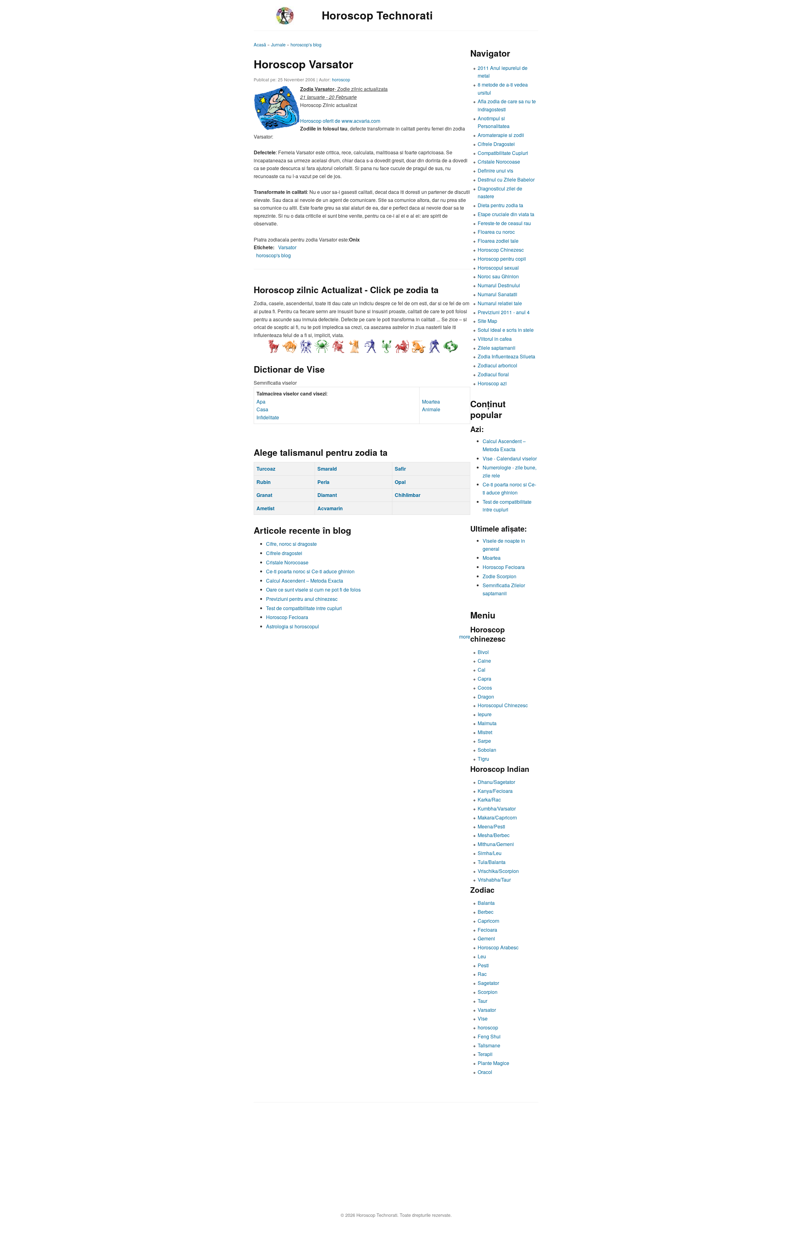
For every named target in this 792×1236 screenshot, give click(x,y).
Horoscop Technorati (377, 15)
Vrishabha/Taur (494, 879)
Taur (482, 1000)
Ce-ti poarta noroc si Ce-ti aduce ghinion (310, 571)
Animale (431, 409)
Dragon (486, 696)
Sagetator (488, 982)
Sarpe (484, 740)
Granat (264, 494)
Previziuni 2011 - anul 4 (504, 312)
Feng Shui (489, 1036)
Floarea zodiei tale (498, 240)
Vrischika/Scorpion (498, 871)
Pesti (483, 965)
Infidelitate (267, 417)
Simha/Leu (489, 853)
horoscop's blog (306, 44)
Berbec (485, 911)
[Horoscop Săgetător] (402, 346)
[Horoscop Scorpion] (386, 346)
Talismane (489, 1045)
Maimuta (487, 723)
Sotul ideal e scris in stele (506, 329)
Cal (481, 669)
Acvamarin (330, 508)
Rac (482, 973)
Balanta (486, 902)
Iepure (485, 714)
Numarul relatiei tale (500, 303)
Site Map (487, 320)
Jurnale (278, 44)
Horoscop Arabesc (498, 947)
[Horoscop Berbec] (273, 346)
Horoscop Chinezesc (501, 249)
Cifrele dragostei (284, 553)
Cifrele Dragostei (496, 144)
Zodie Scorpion (499, 576)
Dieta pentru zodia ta (500, 205)
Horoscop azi (492, 383)
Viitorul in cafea (495, 338)
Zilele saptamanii (496, 347)
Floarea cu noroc (496, 231)
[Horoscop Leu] (337, 346)
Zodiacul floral (493, 374)
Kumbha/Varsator (497, 808)
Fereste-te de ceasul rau (504, 223)
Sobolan (487, 749)
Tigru (483, 758)
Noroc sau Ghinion (498, 276)
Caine (484, 660)
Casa (262, 409)
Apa (260, 401)
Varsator (287, 247)
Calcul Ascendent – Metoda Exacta (304, 580)
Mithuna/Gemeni (496, 844)
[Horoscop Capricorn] (418, 346)
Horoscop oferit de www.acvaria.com (340, 120)
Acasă (260, 44)
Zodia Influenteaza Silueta (506, 356)
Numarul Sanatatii (497, 294)
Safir (400, 468)
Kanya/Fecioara (495, 790)
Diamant (327, 494)
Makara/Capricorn (497, 817)
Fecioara (487, 929)
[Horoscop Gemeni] (305, 346)
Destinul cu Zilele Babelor (506, 179)
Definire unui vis (495, 170)
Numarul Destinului (499, 285)
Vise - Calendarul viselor (510, 458)
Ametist (265, 508)
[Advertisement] (439, 1159)
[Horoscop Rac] (321, 346)
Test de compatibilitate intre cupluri (304, 608)
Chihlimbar (407, 494)
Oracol (485, 1072)
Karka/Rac (489, 799)
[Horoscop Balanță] (370, 346)
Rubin (263, 481)
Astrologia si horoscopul (292, 626)
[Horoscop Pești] (450, 346)
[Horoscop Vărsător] (434, 346)
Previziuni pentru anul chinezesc (302, 598)
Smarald (327, 468)
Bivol (483, 652)
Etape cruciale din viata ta (506, 214)
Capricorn (488, 920)
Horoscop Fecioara (287, 617)
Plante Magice (493, 1063)
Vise (483, 1018)
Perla (323, 481)
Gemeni (486, 938)
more (464, 636)
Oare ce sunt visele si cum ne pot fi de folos (313, 589)
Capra (484, 678)
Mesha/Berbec (494, 835)
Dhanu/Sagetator (496, 781)
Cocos (485, 687)
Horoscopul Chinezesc (503, 705)
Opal (400, 481)
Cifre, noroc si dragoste (291, 543)
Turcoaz (265, 468)
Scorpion (487, 991)
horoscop (341, 79)
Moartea (431, 401)
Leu (482, 956)
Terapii (485, 1054)
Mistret (485, 732)
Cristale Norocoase (287, 562)
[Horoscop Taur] (289, 346)
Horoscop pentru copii (502, 258)
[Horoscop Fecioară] (353, 346)
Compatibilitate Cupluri (503, 152)
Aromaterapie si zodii (501, 135)
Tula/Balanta (492, 862)
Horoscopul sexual (498, 267)
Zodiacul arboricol (497, 365)
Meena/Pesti (491, 826)
